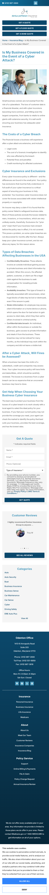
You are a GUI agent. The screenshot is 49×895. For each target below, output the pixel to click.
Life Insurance (24, 712)
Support (24, 764)
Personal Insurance (24, 702)
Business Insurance (24, 707)
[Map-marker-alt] (17, 683)
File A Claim (24, 774)
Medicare (25, 717)
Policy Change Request (24, 779)
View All (24, 618)
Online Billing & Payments (25, 769)
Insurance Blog (16, 40)
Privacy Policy (20, 491)
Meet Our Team (24, 735)
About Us (25, 730)
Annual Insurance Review (24, 784)
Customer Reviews (24, 740)
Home (4, 40)
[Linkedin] (32, 683)
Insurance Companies (24, 745)
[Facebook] (22, 683)
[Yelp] (27, 683)
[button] (35, 3)
